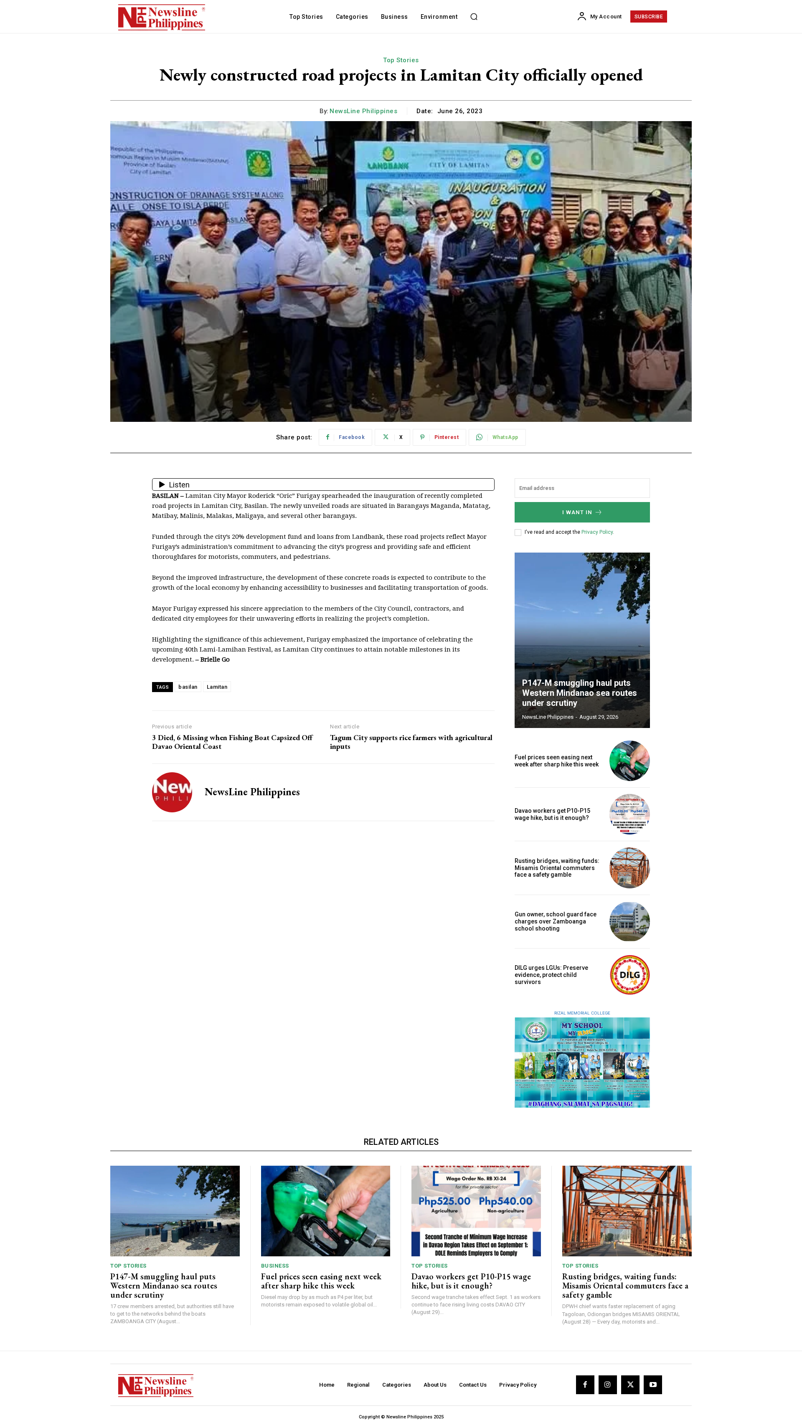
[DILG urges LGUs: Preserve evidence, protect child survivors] (629, 975)
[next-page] (635, 567)
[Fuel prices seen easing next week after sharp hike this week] (629, 761)
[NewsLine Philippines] (172, 792)
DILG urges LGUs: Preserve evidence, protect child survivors (551, 974)
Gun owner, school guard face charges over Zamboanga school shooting (555, 921)
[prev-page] (620, 567)
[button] (474, 17)
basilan (188, 687)
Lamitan (217, 687)
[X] (630, 1384)
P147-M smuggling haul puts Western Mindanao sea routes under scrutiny (579, 693)
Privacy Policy (597, 532)
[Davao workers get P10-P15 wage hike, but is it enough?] (629, 814)
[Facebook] (585, 1384)
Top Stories (401, 60)
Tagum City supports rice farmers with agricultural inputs (411, 742)
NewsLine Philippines (363, 111)
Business (275, 1265)
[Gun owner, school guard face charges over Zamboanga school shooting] (629, 921)
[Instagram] (608, 1384)
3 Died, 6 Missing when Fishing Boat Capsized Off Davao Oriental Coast (232, 742)
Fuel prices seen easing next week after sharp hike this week (557, 761)
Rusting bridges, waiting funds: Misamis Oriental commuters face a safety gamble (557, 867)
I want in (577, 512)
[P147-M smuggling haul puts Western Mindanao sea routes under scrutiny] (582, 640)
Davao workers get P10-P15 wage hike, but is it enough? (552, 814)
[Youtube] (653, 1384)
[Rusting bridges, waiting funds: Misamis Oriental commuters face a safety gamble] (629, 867)
